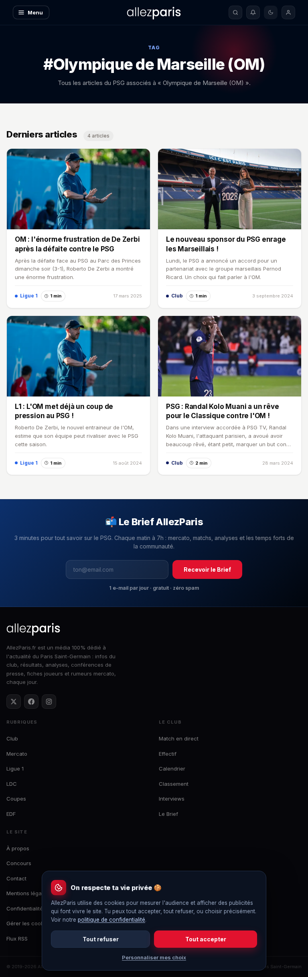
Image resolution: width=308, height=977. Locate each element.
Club (12, 738)
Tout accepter (205, 939)
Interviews (171, 798)
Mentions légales (27, 893)
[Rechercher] (235, 12)
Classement (173, 784)
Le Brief (168, 814)
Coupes (16, 798)
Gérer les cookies (28, 923)
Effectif (167, 753)
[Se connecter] (288, 12)
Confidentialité (24, 908)
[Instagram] (49, 701)
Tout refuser (101, 939)
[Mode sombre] (271, 12)
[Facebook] (31, 701)
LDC (11, 784)
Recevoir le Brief (207, 569)
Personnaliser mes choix (154, 957)
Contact (16, 878)
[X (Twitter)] (13, 701)
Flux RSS (17, 938)
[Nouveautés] (253, 12)
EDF (11, 814)
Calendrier (172, 768)
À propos (17, 848)
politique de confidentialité (111, 919)
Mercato (16, 753)
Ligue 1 (15, 768)
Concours (18, 863)
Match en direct (179, 738)
